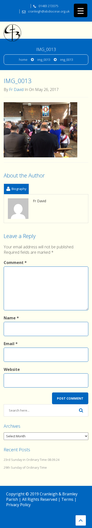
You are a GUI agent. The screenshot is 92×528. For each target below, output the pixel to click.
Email (11, 343)
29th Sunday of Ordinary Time (25, 467)
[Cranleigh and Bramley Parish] (12, 28)
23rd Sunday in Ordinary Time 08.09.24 (31, 460)
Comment (15, 262)
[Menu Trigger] (80, 10)
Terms (67, 499)
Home (23, 59)
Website (12, 369)
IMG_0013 (43, 59)
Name (11, 318)
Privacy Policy (18, 504)
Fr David (16, 89)
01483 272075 (48, 6)
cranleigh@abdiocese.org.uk (48, 11)
